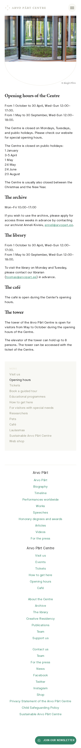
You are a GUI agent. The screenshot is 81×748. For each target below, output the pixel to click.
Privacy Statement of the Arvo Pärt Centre (40, 701)
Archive (40, 606)
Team (40, 631)
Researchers (18, 413)
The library (40, 612)
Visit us (14, 374)
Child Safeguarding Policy (40, 708)
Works (40, 506)
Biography (40, 486)
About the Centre (40, 599)
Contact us (41, 649)
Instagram (40, 688)
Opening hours (20, 380)
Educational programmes (27, 396)
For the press (40, 538)
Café (12, 424)
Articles (40, 525)
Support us (40, 638)
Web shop (16, 441)
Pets (12, 419)
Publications (41, 625)
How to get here (21, 402)
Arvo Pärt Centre (40, 548)
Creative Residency (40, 619)
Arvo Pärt (40, 472)
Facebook (40, 675)
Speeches (40, 512)
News (40, 669)
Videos (41, 532)
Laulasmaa (17, 430)
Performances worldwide (40, 499)
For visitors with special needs (31, 408)
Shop (40, 695)
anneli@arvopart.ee (59, 225)
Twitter (40, 682)
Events (40, 562)
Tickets (14, 385)
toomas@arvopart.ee (21, 277)
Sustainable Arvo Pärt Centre (30, 436)
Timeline (40, 493)
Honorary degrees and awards (40, 519)
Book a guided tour (23, 391)
